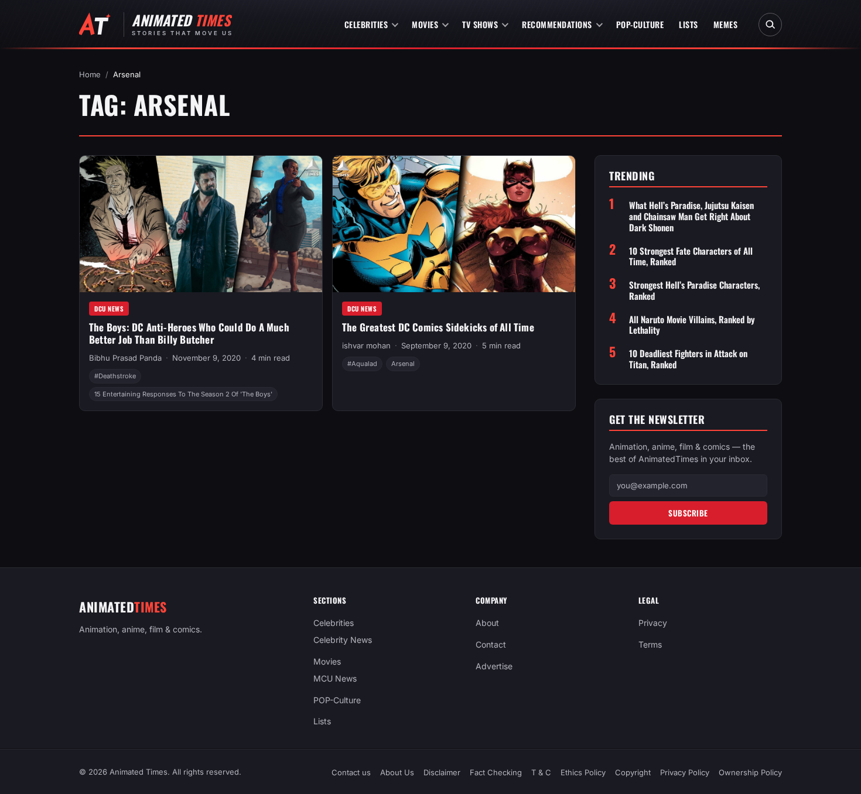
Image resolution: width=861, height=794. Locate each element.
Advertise (494, 666)
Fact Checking (496, 772)
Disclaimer (441, 772)
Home (90, 74)
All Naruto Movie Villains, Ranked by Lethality (692, 325)
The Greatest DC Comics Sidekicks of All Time (438, 327)
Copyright (633, 772)
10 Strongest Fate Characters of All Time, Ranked (691, 256)
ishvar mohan (366, 345)
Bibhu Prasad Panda (125, 357)
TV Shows (480, 24)
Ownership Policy (750, 772)
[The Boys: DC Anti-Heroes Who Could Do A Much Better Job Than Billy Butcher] (201, 224)
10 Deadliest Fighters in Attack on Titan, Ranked (688, 359)
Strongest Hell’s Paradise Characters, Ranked (694, 290)
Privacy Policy (684, 772)
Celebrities (366, 24)
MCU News (335, 678)
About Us (397, 772)
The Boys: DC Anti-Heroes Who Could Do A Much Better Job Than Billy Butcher (189, 333)
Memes (725, 24)
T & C (541, 772)
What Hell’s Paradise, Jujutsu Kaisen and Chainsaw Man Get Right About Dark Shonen (691, 216)
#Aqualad (362, 364)
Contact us (351, 772)
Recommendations (557, 24)
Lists (688, 24)
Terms (650, 644)
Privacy (652, 623)
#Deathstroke (115, 376)
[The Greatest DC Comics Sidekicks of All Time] (454, 224)
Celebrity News (342, 640)
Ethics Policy (583, 772)
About (487, 623)
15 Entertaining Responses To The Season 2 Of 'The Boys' (183, 394)
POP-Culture (640, 24)
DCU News (109, 308)
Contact (491, 644)
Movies (425, 24)
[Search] (770, 24)
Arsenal (403, 364)
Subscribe (688, 513)
